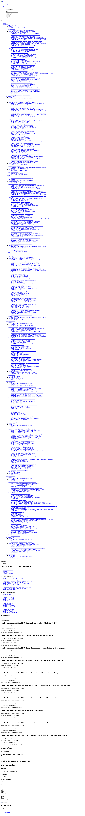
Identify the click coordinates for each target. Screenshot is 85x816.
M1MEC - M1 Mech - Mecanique (18, 59)
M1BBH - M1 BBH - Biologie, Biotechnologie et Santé (23, 50)
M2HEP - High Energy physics (17, 515)
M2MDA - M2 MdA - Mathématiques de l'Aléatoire (22, 417)
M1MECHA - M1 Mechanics (17, 345)
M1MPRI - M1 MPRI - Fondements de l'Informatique (22, 131)
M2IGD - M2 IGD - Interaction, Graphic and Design (22, 415)
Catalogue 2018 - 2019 (10, 537)
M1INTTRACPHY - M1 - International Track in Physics (23, 449)
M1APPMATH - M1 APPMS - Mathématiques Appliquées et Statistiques (26, 120)
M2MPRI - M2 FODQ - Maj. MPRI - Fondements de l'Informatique (25, 78)
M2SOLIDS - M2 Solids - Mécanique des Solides (21, 160)
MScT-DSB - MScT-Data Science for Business (21, 190)
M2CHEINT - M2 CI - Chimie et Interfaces (20, 137)
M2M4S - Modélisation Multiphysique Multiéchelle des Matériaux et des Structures (28, 518)
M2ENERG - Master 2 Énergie (17, 413)
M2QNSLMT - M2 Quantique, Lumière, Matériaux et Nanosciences (25, 310)
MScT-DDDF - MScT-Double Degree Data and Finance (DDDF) (25, 33)
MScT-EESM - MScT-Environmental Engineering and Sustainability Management (28, 38)
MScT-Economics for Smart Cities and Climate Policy (14, 588)
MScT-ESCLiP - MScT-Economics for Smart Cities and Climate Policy (26, 111)
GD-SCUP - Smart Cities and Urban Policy (20, 491)
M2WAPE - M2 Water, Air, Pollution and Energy (21, 369)
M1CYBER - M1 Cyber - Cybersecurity (19, 444)
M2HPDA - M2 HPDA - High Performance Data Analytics (23, 464)
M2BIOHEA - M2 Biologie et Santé (18, 287)
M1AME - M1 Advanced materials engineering (21, 494)
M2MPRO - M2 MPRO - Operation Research (20, 467)
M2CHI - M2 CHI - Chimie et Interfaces (19, 68)
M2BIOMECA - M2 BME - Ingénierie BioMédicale (22, 136)
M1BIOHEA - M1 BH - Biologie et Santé (20, 121)
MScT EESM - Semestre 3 (8, 608)
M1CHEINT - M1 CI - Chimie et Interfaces (20, 122)
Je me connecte (9, 9)
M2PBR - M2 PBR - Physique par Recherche (20, 81)
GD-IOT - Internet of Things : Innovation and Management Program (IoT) (26, 490)
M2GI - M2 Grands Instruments (18, 294)
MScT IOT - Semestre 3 (8, 604)
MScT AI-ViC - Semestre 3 (9, 606)
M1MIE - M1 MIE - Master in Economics (20, 346)
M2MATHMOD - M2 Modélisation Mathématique (21, 299)
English (7, 4)
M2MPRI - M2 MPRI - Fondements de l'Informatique (22, 149)
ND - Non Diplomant (15, 376)
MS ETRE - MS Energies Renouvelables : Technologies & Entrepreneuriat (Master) (28, 373)
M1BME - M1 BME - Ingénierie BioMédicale (21, 51)
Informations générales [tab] (8, 570)
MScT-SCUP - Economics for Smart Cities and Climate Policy (24, 437)
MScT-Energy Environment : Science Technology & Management (17, 587)
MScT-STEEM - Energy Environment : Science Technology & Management (27, 396)
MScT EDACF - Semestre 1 (9, 597)
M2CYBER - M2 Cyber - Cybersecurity (19, 461)
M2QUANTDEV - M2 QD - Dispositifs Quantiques (22, 157)
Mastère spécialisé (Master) (14, 166)
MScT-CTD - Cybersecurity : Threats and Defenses (22, 389)
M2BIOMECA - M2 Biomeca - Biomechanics (21, 348)
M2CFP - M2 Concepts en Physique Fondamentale (22, 289)
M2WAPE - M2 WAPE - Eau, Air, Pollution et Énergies (23, 162)
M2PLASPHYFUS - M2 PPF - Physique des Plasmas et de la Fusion (25, 154)
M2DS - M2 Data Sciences (17, 352)
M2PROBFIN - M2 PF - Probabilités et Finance (21, 85)
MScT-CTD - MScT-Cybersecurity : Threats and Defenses (23, 260)
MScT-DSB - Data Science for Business (19, 390)
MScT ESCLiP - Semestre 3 (9, 594)
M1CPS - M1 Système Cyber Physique (19, 276)
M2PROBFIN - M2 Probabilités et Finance (20, 309)
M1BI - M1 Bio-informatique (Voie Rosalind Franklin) (22, 495)
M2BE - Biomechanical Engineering (18, 508)
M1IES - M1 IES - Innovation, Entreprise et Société (22, 56)
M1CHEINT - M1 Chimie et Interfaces (19, 275)
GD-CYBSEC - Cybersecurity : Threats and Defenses (22, 484)
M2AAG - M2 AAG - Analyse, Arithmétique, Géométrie (23, 65)
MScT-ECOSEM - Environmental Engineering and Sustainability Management (27, 434)
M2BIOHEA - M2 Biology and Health (19, 347)
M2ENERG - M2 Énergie (16, 353)
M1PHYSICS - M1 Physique (17, 285)
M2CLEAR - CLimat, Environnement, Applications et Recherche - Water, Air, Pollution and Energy (32, 459)
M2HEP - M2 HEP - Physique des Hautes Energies (22, 74)
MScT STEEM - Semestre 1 (9, 602)
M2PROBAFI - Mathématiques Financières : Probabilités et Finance (25, 528)
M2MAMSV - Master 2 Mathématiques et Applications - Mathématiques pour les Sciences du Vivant (32, 519)
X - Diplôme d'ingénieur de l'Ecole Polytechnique (21, 556)
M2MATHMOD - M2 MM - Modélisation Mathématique (23, 77)
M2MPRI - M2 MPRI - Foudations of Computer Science (23, 466)
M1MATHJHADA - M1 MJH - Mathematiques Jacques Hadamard (25, 57)
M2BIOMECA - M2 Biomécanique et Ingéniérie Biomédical (24, 288)
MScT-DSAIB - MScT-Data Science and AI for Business (23, 36)
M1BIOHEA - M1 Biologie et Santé (18, 274)
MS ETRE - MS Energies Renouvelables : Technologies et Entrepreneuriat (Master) (28, 167)
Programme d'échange (13, 92)
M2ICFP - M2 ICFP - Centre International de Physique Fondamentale (25, 75)
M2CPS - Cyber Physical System (18, 411)
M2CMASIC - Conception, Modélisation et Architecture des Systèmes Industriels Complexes (30, 510)
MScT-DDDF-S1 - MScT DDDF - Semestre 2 (13, 612)
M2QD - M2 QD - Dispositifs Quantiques (20, 86)
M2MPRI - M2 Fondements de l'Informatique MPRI (22, 303)
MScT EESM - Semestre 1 (8, 600)
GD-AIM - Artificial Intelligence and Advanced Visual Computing (25, 483)
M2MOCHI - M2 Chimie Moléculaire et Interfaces (21, 301)
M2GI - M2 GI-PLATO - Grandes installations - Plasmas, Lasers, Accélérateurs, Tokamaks (30, 142)
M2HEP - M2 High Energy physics (18, 355)
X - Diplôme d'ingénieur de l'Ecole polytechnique (21, 480)
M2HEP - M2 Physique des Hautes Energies (20, 295)
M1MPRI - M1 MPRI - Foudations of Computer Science (23, 453)
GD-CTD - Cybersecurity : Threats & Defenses (21, 545)
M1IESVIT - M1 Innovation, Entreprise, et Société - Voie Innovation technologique (28, 502)
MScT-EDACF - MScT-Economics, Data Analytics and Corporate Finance (27, 37)
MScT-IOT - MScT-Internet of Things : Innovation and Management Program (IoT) (28, 39)
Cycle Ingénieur (11, 29)
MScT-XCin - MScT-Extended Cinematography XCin (22, 47)
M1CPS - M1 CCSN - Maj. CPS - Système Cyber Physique (23, 54)
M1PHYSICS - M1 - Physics (17, 455)
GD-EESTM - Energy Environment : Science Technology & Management (26, 488)
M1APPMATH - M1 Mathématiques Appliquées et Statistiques (24, 272)
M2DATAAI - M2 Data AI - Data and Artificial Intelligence (23, 351)
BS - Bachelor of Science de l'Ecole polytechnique (21, 254)
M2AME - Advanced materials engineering (20, 507)
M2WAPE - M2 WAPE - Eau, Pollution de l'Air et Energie (23, 241)
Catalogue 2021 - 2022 (10, 381)
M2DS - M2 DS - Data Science (17, 139)
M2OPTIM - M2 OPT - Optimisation (19, 80)
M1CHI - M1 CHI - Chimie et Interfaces (19, 53)
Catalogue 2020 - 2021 (10, 423)
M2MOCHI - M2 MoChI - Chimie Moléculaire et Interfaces (23, 227)
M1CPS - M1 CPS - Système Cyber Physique (20, 123)
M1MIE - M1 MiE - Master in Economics (20, 406)
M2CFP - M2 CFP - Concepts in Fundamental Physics (22, 409)
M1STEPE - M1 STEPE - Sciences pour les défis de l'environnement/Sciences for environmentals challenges (34, 506)
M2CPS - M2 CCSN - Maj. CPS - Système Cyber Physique (23, 69)
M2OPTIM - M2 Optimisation (17, 305)
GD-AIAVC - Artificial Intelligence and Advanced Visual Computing (25, 544)
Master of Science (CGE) (13, 163)
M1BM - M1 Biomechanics (17, 400)
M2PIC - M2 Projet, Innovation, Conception (20, 306)
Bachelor (10, 26)
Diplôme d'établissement (13, 181)
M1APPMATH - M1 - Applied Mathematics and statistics (23, 399)
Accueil (4, 23)
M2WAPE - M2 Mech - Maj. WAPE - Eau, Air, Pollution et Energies (25, 91)
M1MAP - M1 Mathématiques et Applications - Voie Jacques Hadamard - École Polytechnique (31, 450)
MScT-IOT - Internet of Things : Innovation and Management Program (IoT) (27, 395)
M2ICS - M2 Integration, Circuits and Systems (21, 357)
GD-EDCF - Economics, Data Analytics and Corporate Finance (24, 486)
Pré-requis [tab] (5, 571)
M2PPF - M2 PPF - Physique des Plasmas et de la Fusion (23, 84)
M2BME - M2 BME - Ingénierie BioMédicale (21, 67)
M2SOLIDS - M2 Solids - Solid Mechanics (20, 367)
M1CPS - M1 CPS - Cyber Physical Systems (20, 341)
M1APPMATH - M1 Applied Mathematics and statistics (23, 339)
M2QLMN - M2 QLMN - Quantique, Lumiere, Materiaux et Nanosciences (27, 87)
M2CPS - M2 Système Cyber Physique (19, 291)
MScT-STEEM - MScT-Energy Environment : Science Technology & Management (28, 43)
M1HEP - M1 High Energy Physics (18, 342)
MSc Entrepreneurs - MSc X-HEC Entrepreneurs (21, 164)
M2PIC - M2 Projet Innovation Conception (20, 365)
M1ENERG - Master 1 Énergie (17, 403)
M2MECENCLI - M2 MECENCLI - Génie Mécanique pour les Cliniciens (27, 148)
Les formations (6, 24)
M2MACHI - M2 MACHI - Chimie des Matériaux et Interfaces (24, 222)
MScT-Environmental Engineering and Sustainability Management (17, 579)
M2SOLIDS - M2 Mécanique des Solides (20, 313)
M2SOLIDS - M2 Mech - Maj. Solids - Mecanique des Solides (24, 90)
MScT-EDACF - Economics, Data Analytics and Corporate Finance (25, 391)
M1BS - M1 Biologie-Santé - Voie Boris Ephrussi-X (22, 496)
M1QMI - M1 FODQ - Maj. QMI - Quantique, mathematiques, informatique (27, 558)
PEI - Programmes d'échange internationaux (20, 95)
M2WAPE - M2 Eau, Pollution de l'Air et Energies (21, 315)
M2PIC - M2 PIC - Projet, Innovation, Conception (21, 152)
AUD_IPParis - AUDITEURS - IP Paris (19, 170)
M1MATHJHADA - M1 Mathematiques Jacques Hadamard (23, 343)
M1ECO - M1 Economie (16, 402)
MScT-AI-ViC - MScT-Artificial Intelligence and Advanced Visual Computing (27, 103)
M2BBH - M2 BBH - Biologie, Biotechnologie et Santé (23, 66)
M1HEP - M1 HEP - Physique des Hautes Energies (22, 55)
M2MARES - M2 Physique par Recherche (20, 297)
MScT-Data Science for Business (10, 589)
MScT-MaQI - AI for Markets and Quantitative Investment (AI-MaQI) (26, 42)
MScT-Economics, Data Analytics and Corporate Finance (15, 585)
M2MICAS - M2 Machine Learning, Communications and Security (25, 360)
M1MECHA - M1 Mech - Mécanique (19, 128)
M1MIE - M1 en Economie (17, 282)
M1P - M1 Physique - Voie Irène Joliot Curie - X (21, 454)
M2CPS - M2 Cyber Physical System (19, 349)
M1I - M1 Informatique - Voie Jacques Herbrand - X (22, 447)
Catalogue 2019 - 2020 (10, 476)
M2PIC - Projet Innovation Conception (19, 419)
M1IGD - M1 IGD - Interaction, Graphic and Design (22, 448)
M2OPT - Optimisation (16, 524)
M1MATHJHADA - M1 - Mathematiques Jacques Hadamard (24, 405)
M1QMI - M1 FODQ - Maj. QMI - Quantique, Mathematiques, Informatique (27, 63)
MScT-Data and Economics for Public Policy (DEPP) (14, 582)
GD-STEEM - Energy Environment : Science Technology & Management (26, 552)
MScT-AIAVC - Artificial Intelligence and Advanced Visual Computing (26, 430)
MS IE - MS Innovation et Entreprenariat (19, 168)
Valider (7, 15)
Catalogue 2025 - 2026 (10, 96)
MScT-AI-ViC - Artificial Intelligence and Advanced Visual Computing (26, 388)
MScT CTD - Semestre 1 (8, 598)
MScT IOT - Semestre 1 (8, 603)
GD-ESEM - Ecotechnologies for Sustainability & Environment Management (27, 489)
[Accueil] (2, 1)
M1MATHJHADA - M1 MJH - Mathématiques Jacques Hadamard (25, 127)
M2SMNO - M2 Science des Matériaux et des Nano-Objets (23, 312)
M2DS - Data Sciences (16, 412)
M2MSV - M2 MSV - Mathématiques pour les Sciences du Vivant (25, 79)
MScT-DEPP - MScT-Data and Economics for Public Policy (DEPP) (25, 35)
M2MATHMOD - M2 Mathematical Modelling (21, 358)
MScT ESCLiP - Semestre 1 (9, 609)
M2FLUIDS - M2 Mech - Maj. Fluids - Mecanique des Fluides (24, 72)
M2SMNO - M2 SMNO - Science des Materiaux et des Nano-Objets (25, 89)
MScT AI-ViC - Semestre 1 (9, 605)
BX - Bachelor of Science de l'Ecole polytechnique (22, 27)
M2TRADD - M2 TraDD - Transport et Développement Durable (24, 161)
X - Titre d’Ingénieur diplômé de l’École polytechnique (22, 30)
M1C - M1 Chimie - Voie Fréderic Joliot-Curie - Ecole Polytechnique (25, 497)
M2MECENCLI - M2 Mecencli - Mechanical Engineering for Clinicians (26, 359)
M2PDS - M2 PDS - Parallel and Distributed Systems (22, 468)
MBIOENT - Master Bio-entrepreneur (19, 533)
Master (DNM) (11, 48)
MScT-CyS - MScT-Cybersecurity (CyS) (19, 32)
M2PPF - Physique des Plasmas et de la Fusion (21, 527)
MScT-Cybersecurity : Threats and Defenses (12, 584)
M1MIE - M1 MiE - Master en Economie (19, 60)
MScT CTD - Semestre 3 (8, 599)
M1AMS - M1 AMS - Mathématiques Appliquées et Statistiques (24, 49)
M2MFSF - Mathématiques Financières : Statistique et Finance (24, 520)
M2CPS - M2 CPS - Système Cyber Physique (20, 138)
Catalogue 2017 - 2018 (10, 554)
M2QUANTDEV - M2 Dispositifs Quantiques (21, 311)
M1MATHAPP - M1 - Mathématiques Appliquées (21, 452)
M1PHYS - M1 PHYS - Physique (18, 62)
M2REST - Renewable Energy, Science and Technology (23, 372)
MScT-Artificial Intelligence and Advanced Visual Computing (16, 583)
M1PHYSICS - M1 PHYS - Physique (19, 132)
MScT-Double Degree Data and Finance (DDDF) (13, 578)
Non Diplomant (11, 169)
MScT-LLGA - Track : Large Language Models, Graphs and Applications (26, 41)
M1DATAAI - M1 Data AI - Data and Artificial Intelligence (23, 401)
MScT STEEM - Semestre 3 (9, 610)
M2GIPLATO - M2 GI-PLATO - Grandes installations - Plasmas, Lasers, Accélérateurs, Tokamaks (32, 73)
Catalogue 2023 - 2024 (10, 252)
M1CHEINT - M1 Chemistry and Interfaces (20, 340)
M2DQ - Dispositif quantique (17, 512)
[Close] (1, 784)
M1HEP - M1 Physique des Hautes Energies (20, 277)
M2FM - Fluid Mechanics (16, 514)
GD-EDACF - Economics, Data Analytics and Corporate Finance (25, 549)
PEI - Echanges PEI (15, 379)
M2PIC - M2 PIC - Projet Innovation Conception (21, 83)
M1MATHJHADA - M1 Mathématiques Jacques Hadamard (23, 280)
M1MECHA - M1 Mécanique (17, 281)
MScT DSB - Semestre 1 (8, 596)
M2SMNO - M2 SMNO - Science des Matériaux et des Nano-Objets (25, 158)
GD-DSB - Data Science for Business (19, 485)
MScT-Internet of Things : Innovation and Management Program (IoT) (18, 581)
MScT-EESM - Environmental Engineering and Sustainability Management (27, 393)
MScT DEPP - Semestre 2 (8, 611)
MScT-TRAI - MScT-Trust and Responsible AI (21, 44)
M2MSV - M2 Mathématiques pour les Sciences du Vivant (23, 304)
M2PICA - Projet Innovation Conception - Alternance (22, 526)
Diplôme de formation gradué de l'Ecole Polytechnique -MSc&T (22, 31)
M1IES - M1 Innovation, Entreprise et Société (20, 278)
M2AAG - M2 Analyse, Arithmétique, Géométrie (21, 286)
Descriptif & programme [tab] (8, 573)
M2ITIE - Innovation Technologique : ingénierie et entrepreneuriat (25, 516)
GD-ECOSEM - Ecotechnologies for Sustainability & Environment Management (28, 548)
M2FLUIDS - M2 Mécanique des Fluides (20, 293)
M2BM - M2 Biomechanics (17, 408)
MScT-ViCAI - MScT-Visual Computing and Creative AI (23, 45)
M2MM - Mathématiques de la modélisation (20, 521)
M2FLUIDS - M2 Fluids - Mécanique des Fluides (21, 140)
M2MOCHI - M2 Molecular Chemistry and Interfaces (22, 361)
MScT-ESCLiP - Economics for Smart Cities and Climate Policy (24, 394)
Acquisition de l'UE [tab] (7, 572)
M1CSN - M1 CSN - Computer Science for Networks (22, 443)
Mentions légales (6, 812)
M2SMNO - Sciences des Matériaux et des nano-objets (22, 531)
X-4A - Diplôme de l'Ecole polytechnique (20, 182)
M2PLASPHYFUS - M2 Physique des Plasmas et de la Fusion (24, 307)
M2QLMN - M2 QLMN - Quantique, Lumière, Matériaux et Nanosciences (27, 156)
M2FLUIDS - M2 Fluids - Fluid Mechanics (20, 354)
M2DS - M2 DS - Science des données (19, 71)
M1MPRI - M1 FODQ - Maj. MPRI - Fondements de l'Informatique (25, 61)
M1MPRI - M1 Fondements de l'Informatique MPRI (22, 283)
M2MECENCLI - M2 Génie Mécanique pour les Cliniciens (23, 300)
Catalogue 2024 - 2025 (10, 175)
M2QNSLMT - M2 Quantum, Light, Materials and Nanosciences (25, 366)
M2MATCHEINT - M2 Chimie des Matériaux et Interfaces (23, 298)
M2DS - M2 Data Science (16, 292)
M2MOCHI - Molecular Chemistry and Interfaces (21, 522)
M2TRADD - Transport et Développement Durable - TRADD (24, 532)
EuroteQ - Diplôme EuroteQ (17, 93)
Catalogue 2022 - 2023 (10, 321)
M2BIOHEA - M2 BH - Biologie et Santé (20, 134)
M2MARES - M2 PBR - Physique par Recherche (21, 145)
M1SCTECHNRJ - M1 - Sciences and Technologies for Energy (24, 456)
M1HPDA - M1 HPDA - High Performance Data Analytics (23, 446)
